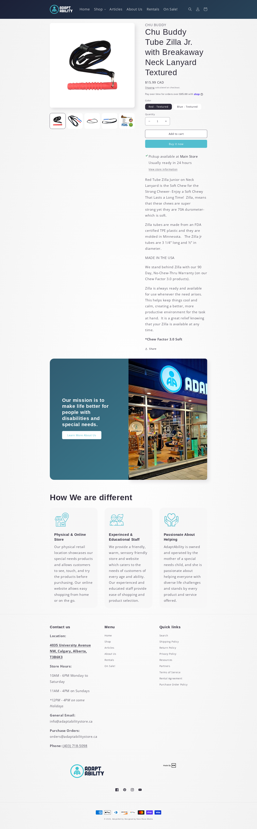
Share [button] (152, 348)
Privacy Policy (167, 653)
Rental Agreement (170, 678)
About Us (110, 653)
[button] (99, 9)
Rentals (109, 660)
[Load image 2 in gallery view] (75, 121)
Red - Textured (158, 106)
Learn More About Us (81, 435)
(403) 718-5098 (75, 746)
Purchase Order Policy (173, 684)
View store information (163, 169)
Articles (109, 647)
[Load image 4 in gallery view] (109, 121)
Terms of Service (170, 672)
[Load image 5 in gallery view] (127, 121)
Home (108, 635)
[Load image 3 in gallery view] (92, 121)
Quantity (150, 114)
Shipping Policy (169, 641)
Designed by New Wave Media (138, 819)
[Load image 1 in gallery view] (57, 121)
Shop (108, 641)
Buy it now (176, 144)
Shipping (150, 87)
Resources (165, 660)
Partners (164, 666)
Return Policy (167, 647)
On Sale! (110, 666)
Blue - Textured (187, 106)
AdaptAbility (118, 819)
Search (163, 635)
